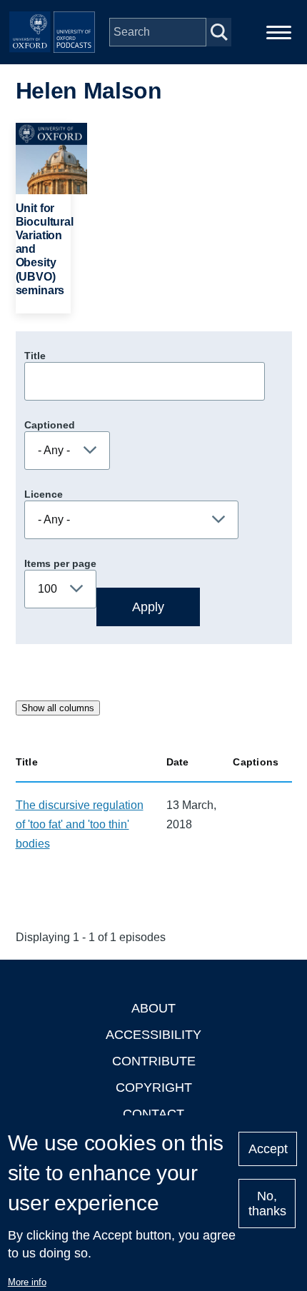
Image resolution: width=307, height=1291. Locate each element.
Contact (153, 1114)
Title (35, 355)
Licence (43, 494)
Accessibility (153, 1035)
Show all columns (57, 708)
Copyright (154, 1087)
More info (27, 1282)
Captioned (49, 425)
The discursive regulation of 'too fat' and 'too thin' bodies (80, 824)
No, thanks (267, 1203)
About (153, 1008)
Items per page (60, 563)
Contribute (154, 1061)
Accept (268, 1149)
